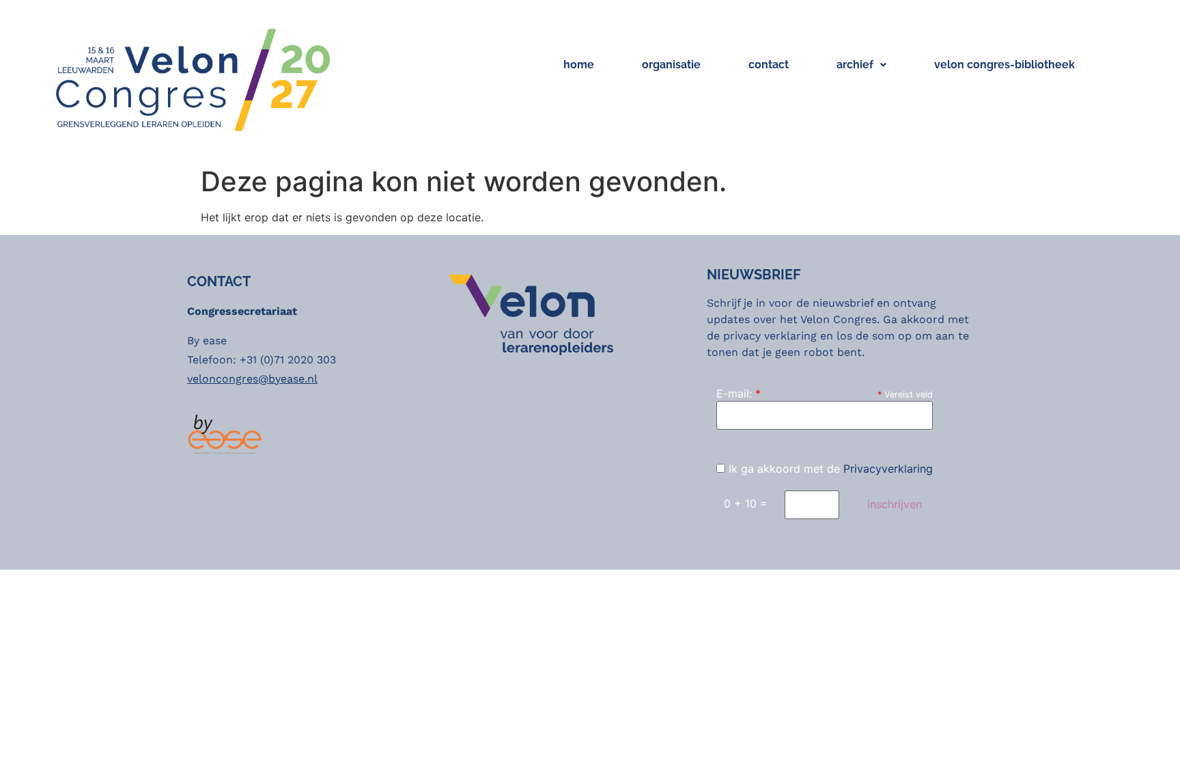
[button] (861, 65)
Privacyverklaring (888, 468)
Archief (855, 64)
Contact (768, 64)
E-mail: (738, 393)
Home (578, 64)
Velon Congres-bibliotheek (1004, 64)
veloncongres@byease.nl (252, 378)
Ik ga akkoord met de (829, 468)
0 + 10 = (746, 503)
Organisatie (671, 64)
